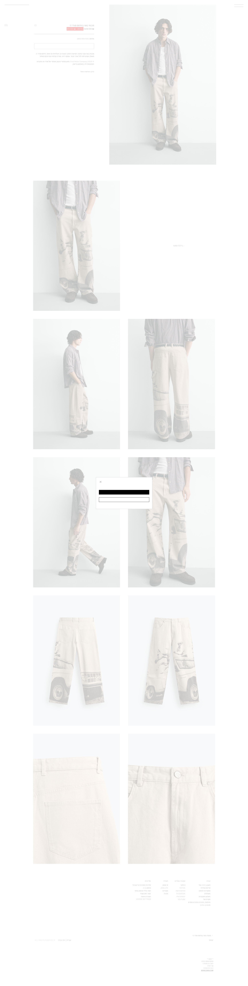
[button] (124, 492)
